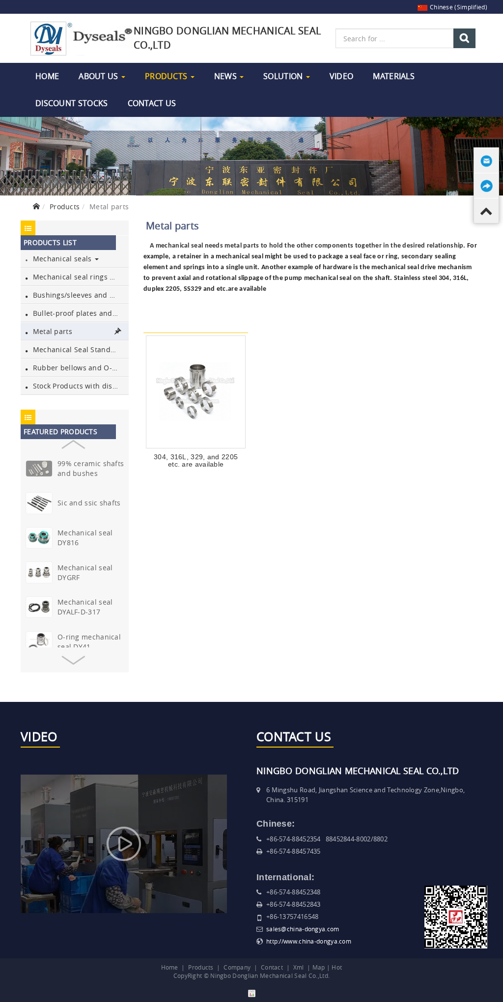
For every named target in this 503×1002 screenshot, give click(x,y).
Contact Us (152, 103)
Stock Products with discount (79, 385)
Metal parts (51, 331)
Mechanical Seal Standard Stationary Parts (79, 349)
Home (47, 76)
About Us (99, 76)
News (226, 76)
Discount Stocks (71, 103)
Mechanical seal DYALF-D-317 (85, 606)
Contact (272, 967)
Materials (394, 76)
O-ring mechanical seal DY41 (89, 641)
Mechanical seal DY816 (85, 537)
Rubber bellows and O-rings (79, 367)
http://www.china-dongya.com (308, 941)
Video (342, 76)
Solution (284, 76)
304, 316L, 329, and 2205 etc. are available (196, 460)
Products (167, 76)
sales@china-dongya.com (302, 929)
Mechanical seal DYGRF (85, 572)
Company (237, 967)
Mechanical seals (61, 258)
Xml (298, 967)
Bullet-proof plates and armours (79, 313)
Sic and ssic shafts (89, 502)
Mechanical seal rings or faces (79, 276)
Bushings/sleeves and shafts (79, 295)
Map (318, 967)
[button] (73, 442)
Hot (337, 967)
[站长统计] (251, 993)
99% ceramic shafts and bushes (90, 468)
